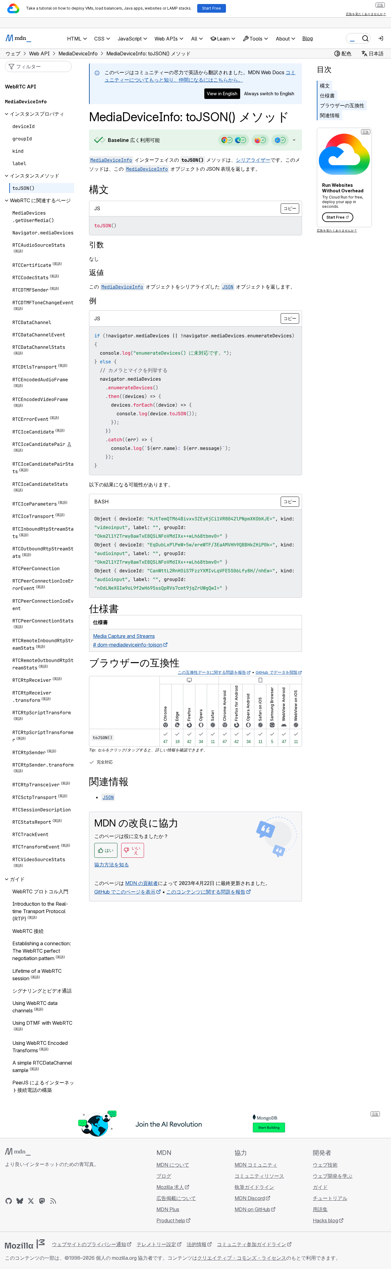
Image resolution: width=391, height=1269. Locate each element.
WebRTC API (20, 87)
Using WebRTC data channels (34, 1007)
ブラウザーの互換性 (342, 105)
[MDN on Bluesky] (19, 1201)
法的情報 (196, 1244)
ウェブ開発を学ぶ (332, 1176)
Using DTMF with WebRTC (42, 1023)
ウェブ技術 (325, 1165)
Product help (170, 1220)
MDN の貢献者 (141, 883)
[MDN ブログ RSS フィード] (53, 1201)
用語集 (320, 1209)
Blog (307, 38)
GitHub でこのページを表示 (124, 892)
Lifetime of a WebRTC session (37, 974)
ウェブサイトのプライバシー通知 (89, 1244)
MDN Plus (167, 1209)
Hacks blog (325, 1220)
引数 (96, 244)
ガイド (320, 1187)
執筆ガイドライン (254, 1187)
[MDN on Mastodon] (42, 1201)
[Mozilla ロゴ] (25, 1244)
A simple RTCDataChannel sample (42, 1066)
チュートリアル (330, 1198)
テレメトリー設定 (156, 1244)
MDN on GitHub (252, 1209)
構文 (325, 86)
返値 (96, 272)
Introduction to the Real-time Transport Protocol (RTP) (40, 911)
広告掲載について (176, 1198)
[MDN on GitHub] (8, 1201)
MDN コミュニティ (256, 1165)
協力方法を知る (111, 864)
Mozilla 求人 (170, 1187)
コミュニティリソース (259, 1176)
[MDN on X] (31, 1201)
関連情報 (330, 115)
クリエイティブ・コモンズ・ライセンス (241, 1258)
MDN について (172, 1165)
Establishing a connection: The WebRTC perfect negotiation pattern (41, 951)
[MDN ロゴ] (18, 1152)
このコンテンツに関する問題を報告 (205, 892)
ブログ (163, 1176)
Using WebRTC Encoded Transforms (40, 1046)
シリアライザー (253, 160)
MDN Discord (250, 1198)
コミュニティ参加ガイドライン (251, 1244)
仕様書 (327, 95)
